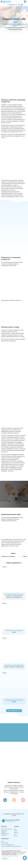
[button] (25, 2)
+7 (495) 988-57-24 (12, 4)
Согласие (19, 853)
